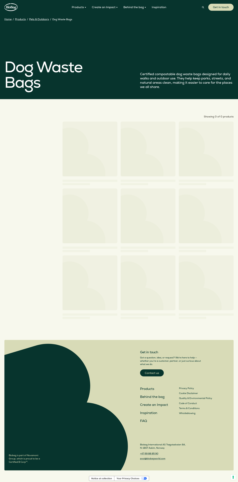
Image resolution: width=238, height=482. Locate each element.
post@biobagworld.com (152, 458)
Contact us (152, 373)
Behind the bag (152, 397)
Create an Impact (154, 405)
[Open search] (203, 7)
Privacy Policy (186, 388)
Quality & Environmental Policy (195, 398)
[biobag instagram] (142, 437)
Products (20, 19)
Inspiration (148, 413)
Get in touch (221, 7)
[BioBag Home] (11, 7)
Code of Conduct (188, 403)
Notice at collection (101, 478)
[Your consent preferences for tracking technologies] (233, 477)
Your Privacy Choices (128, 478)
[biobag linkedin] (149, 437)
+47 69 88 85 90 (149, 453)
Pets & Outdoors (39, 19)
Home (8, 19)
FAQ (143, 421)
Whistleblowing (187, 413)
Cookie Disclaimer (188, 393)
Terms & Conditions (189, 408)
